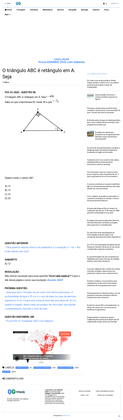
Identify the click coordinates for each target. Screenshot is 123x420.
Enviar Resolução (85, 391)
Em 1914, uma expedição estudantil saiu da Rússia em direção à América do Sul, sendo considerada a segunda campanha (103, 247)
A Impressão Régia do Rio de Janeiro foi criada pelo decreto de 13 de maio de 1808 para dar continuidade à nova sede (103, 210)
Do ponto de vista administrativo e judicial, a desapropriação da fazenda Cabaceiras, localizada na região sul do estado (103, 150)
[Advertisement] (61, 37)
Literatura (34, 10)
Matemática (47, 10)
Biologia (84, 10)
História (60, 10)
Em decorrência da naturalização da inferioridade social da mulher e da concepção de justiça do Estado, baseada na (103, 235)
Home (9, 10)
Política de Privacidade (105, 395)
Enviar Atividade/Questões (105, 391)
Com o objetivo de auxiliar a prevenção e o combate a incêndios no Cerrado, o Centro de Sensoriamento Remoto (103, 198)
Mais (7, 15)
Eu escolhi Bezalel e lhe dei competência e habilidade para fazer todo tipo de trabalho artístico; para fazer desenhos (103, 259)
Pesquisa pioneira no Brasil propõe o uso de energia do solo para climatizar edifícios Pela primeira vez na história (103, 295)
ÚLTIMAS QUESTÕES (97, 74)
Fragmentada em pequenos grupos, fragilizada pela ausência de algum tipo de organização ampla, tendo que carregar (103, 319)
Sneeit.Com (66, 415)
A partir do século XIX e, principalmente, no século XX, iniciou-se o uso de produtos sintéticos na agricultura (103, 307)
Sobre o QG (84, 395)
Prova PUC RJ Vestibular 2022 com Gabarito (29, 321)
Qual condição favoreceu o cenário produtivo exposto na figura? (106, 97)
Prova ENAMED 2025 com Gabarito (61, 62)
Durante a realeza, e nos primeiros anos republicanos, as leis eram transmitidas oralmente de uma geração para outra (102, 283)
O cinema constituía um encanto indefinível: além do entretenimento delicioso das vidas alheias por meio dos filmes (103, 186)
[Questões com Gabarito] (18, 4)
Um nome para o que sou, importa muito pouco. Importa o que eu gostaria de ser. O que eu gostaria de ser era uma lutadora (103, 174)
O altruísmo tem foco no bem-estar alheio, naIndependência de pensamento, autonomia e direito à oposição (103, 162)
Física (106, 10)
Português (21, 10)
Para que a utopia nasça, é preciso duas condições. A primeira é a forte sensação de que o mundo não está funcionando (103, 110)
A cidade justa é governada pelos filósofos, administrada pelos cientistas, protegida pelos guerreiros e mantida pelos (103, 223)
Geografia (72, 10)
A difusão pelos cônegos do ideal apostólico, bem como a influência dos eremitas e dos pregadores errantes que (103, 122)
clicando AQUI (54, 280)
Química (96, 10)
